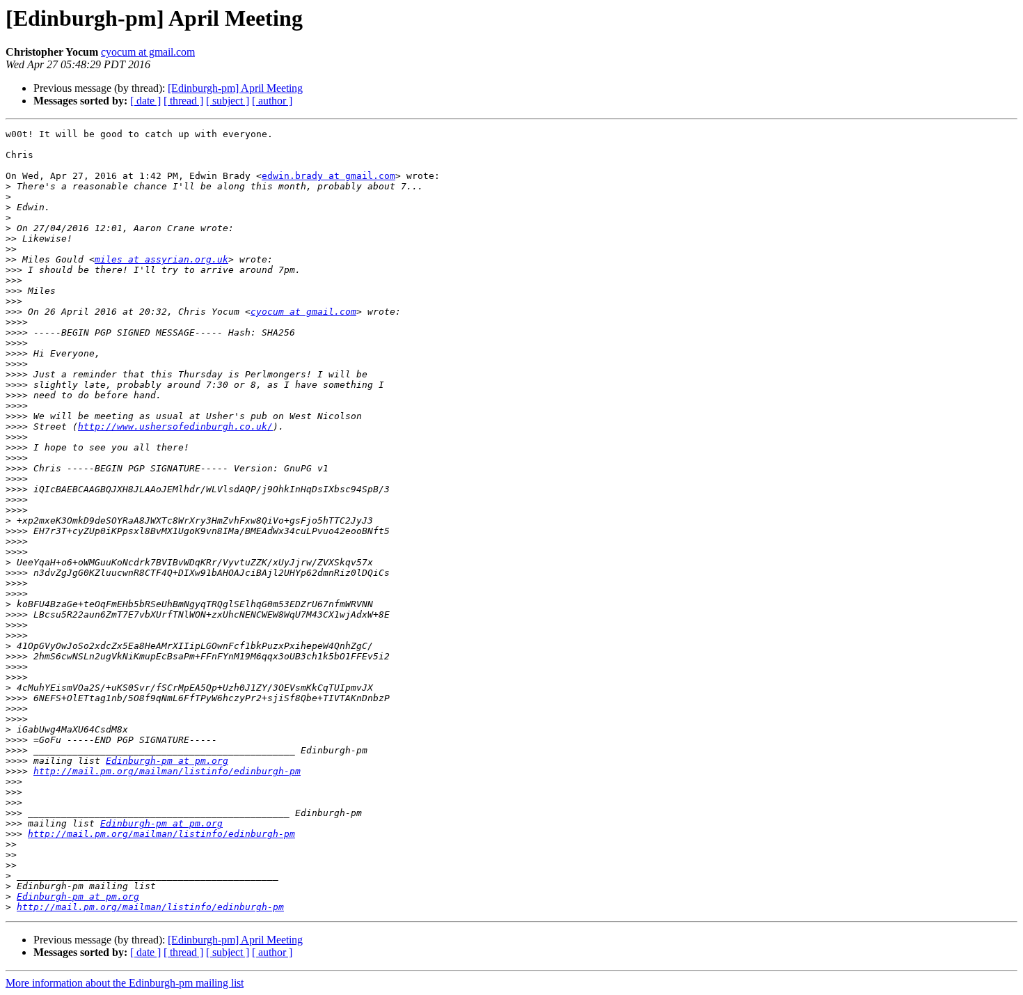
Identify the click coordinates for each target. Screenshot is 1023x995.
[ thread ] (183, 101)
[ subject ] (227, 101)
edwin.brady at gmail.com (328, 176)
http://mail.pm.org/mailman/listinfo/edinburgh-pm (167, 771)
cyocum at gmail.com (148, 52)
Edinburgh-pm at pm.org (167, 760)
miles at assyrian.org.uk (161, 259)
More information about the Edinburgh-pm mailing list (125, 983)
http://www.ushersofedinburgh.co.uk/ (175, 426)
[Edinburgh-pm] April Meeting (235, 88)
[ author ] (272, 101)
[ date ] (145, 101)
